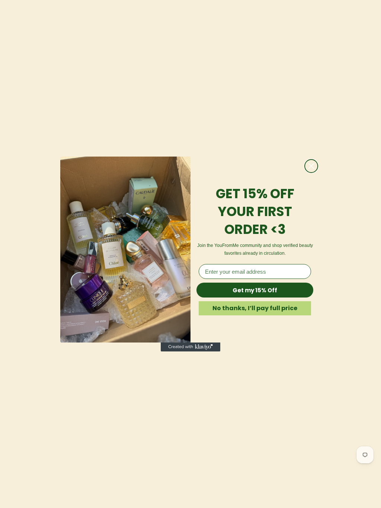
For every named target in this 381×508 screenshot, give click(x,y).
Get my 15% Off (255, 290)
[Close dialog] (311, 166)
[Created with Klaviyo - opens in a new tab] (190, 347)
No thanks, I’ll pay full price (254, 308)
